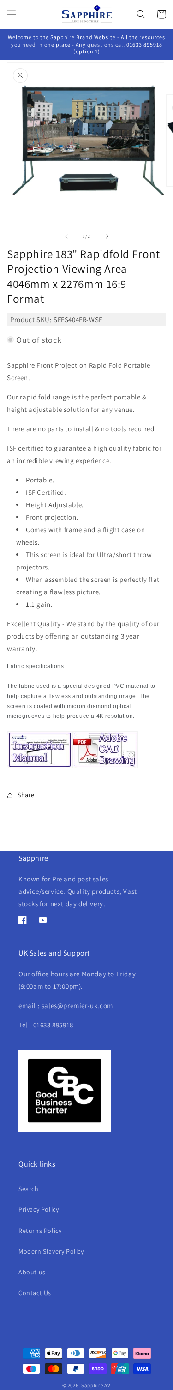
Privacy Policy (38, 1209)
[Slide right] (107, 236)
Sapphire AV (96, 1385)
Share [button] (26, 795)
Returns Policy (39, 1230)
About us (32, 1272)
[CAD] (105, 768)
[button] (11, 14)
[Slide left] (66, 236)
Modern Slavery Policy (51, 1251)
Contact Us (34, 1293)
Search (28, 1189)
